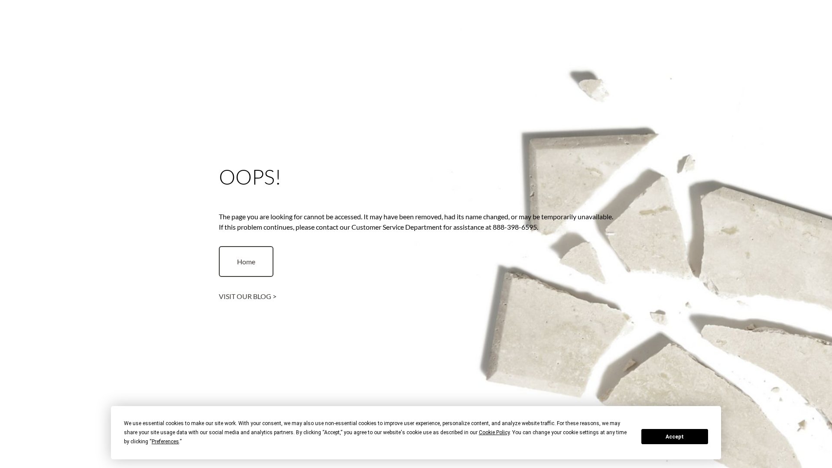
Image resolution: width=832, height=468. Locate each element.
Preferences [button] (165, 442)
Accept (675, 437)
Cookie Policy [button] (494, 432)
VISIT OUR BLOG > (247, 296)
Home (246, 261)
